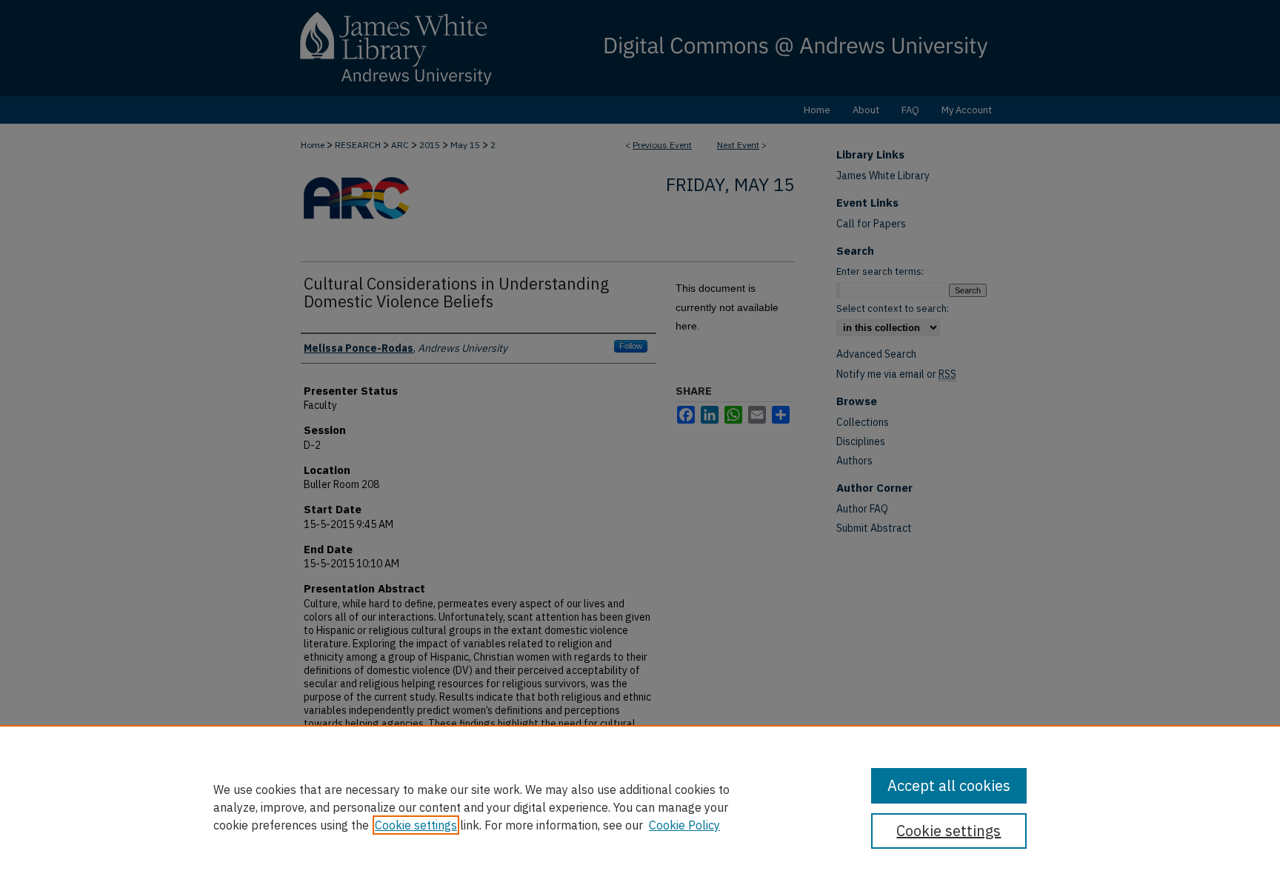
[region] (640, 806)
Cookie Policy (684, 825)
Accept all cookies (948, 785)
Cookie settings (416, 825)
